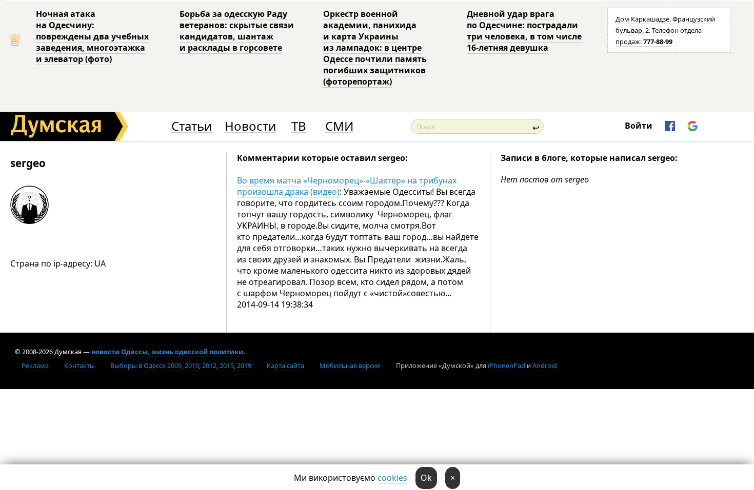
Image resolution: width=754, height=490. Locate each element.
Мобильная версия (350, 365)
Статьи (191, 126)
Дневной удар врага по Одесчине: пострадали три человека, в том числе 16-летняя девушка (524, 30)
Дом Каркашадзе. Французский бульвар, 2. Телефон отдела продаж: (665, 30)
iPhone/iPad (506, 365)
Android (544, 365)
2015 (227, 365)
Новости (250, 126)
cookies (392, 477)
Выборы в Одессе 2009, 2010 (154, 365)
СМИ (339, 126)
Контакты (79, 365)
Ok (426, 477)
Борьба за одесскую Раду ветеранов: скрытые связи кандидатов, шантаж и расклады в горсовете (237, 30)
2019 (244, 365)
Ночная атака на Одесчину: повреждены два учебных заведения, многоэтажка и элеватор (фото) (92, 36)
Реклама (35, 365)
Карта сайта (285, 365)
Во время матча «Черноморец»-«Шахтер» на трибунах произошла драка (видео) (347, 186)
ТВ (298, 126)
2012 (209, 365)
